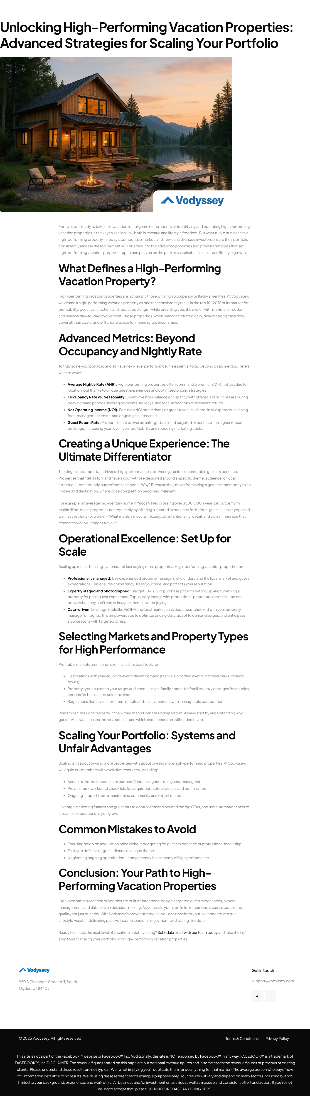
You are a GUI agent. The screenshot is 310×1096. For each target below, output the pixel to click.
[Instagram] (270, 996)
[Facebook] (257, 996)
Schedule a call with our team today (187, 932)
